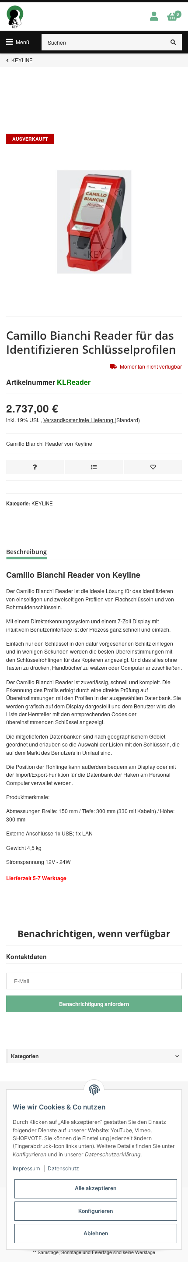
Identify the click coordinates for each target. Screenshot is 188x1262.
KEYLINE (42, 503)
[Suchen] (173, 42)
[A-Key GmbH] (15, 16)
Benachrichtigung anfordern (94, 1004)
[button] (153, 17)
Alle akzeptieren (95, 1188)
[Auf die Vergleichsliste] (94, 467)
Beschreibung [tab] (26, 551)
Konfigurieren (95, 1211)
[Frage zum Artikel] (35, 467)
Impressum (26, 1168)
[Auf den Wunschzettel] (153, 467)
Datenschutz (63, 1168)
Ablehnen (96, 1233)
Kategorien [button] (24, 1056)
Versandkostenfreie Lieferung (79, 419)
